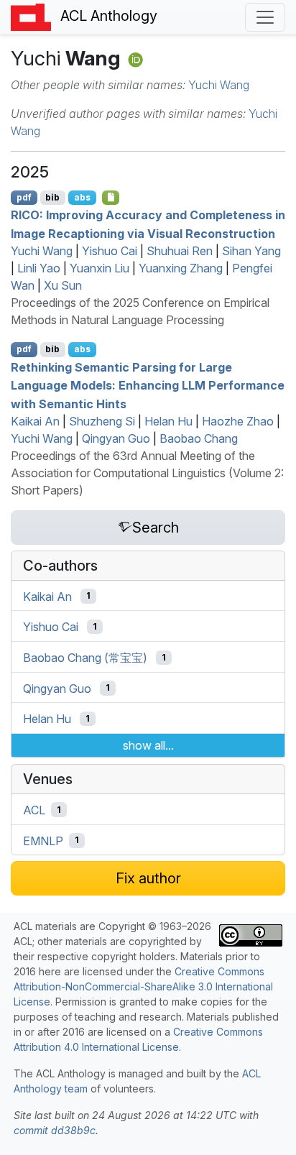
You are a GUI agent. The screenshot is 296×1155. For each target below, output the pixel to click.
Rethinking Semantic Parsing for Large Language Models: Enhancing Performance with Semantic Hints (148, 384)
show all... (148, 745)
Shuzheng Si (102, 421)
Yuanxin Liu (99, 268)
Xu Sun (63, 285)
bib (52, 197)
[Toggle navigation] (265, 17)
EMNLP (43, 840)
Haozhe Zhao (238, 421)
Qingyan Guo (116, 438)
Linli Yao (38, 268)
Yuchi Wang (218, 85)
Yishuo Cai (109, 251)
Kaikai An (35, 421)
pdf (24, 197)
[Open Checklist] (111, 197)
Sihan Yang (251, 251)
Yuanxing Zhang (181, 268)
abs (82, 197)
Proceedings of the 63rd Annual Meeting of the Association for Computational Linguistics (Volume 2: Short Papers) (147, 472)
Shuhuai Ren (180, 251)
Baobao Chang (198, 438)
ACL (34, 810)
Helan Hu (168, 421)
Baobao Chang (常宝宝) (85, 657)
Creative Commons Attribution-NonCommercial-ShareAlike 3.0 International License (143, 986)
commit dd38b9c (55, 1130)
